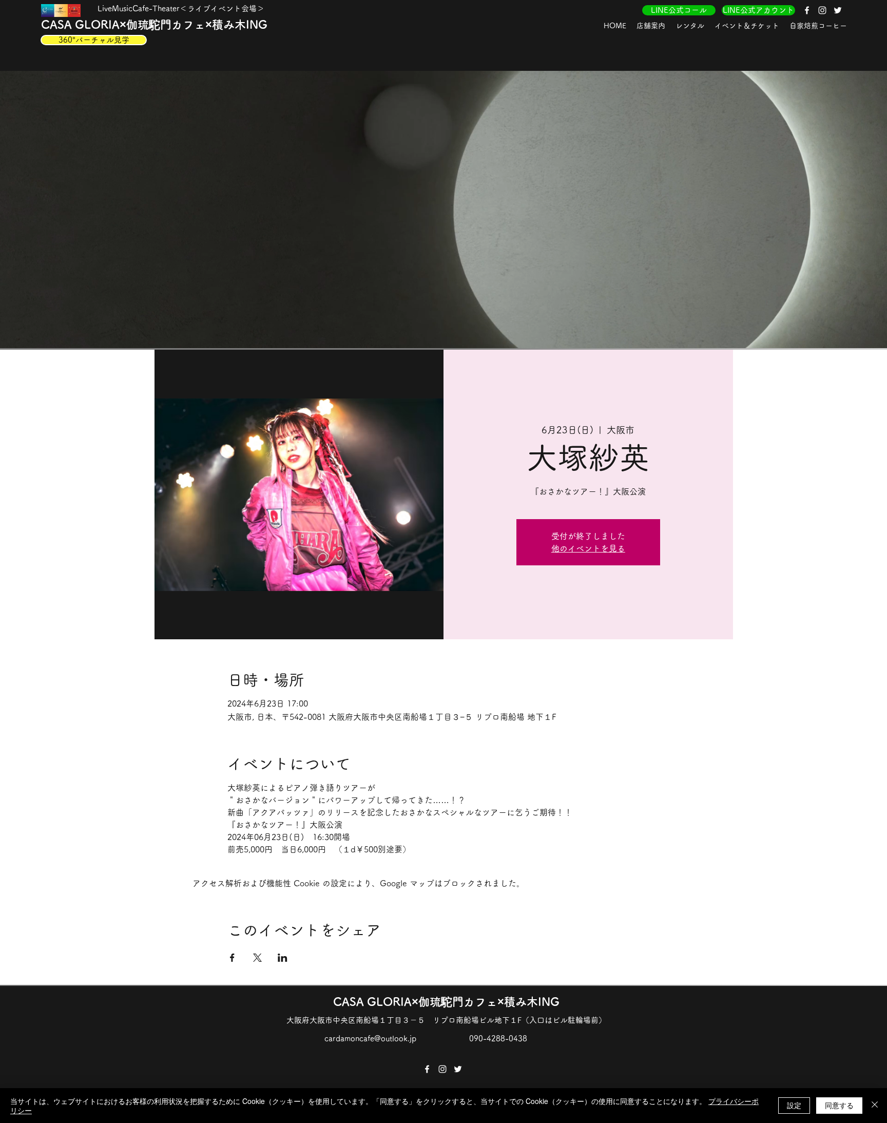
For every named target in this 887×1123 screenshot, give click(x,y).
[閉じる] (875, 1105)
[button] (650, 26)
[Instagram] (822, 10)
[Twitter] (838, 10)
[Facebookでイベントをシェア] (232, 958)
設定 (794, 1105)
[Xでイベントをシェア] (257, 958)
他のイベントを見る (588, 548)
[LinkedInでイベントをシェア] (282, 958)
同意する (839, 1105)
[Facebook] (807, 10)
